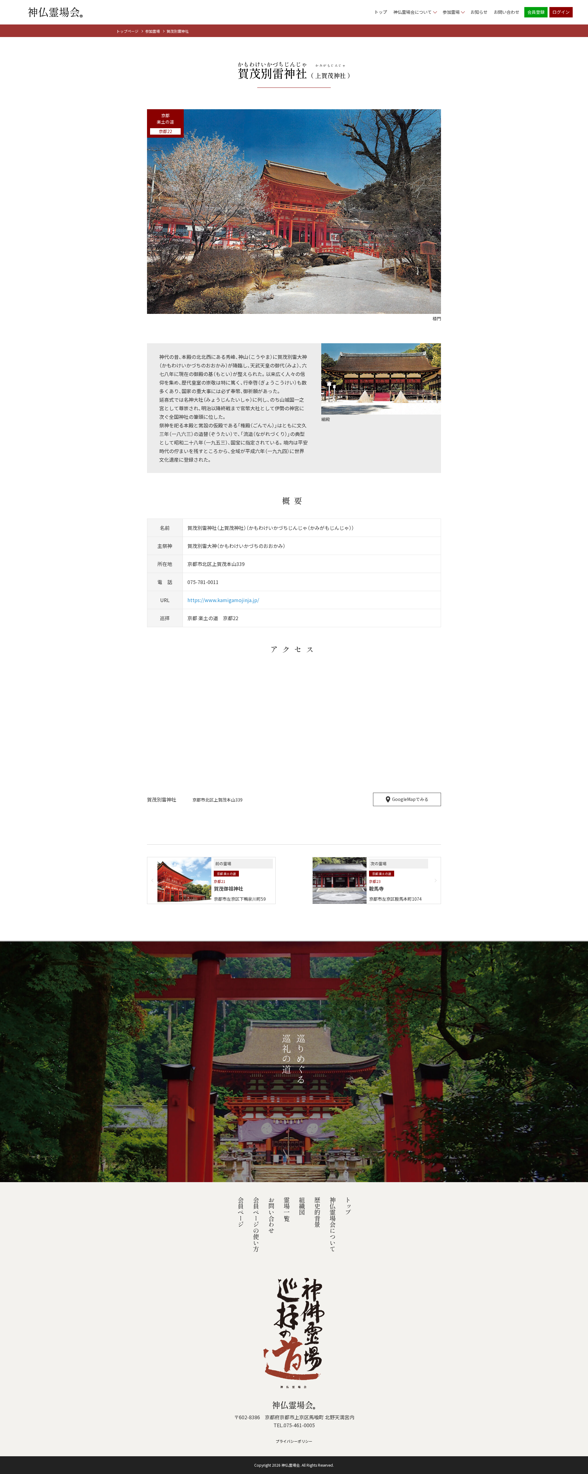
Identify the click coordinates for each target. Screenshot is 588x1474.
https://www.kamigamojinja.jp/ (223, 600)
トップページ (127, 31)
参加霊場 (152, 31)
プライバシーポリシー (294, 1441)
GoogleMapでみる (410, 799)
